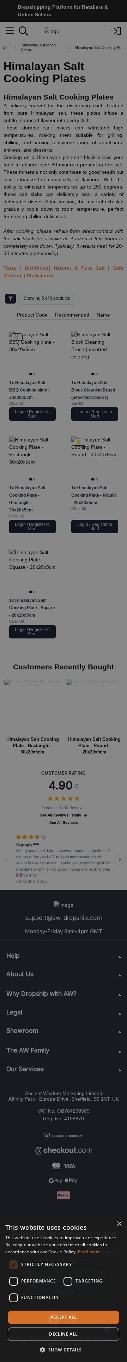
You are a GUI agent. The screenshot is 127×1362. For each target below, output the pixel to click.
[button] (63, 1349)
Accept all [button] (63, 1317)
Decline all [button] (63, 1334)
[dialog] (63, 1289)
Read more (89, 1252)
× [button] (119, 1224)
